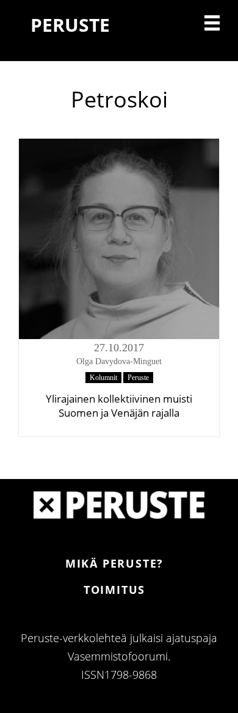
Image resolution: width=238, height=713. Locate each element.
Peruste (138, 377)
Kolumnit (103, 377)
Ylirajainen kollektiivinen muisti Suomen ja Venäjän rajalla (119, 406)
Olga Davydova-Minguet (119, 361)
